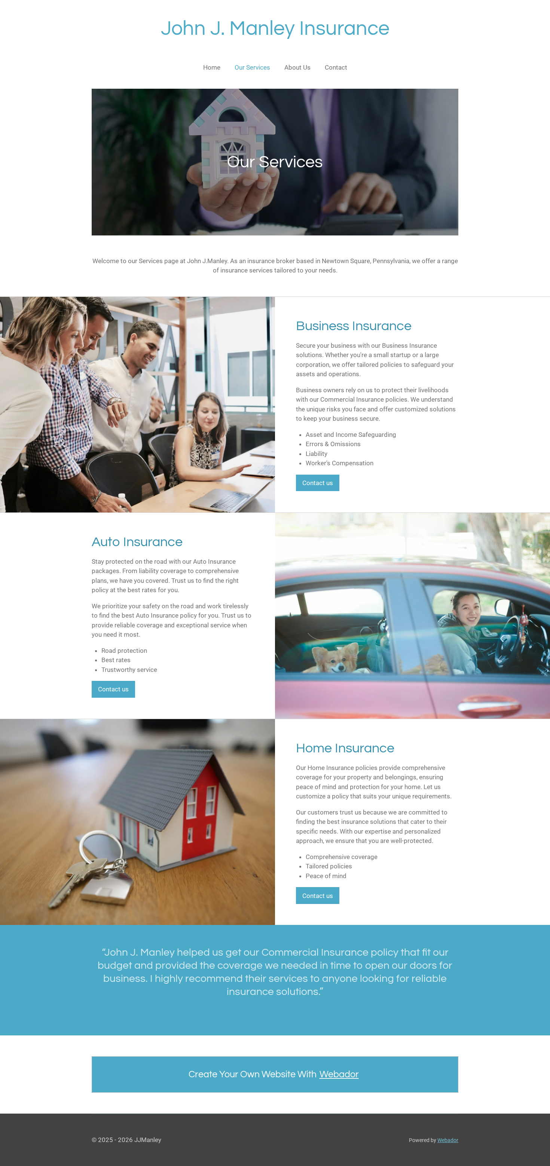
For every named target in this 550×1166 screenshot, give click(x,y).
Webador (339, 1074)
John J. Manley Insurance (275, 28)
